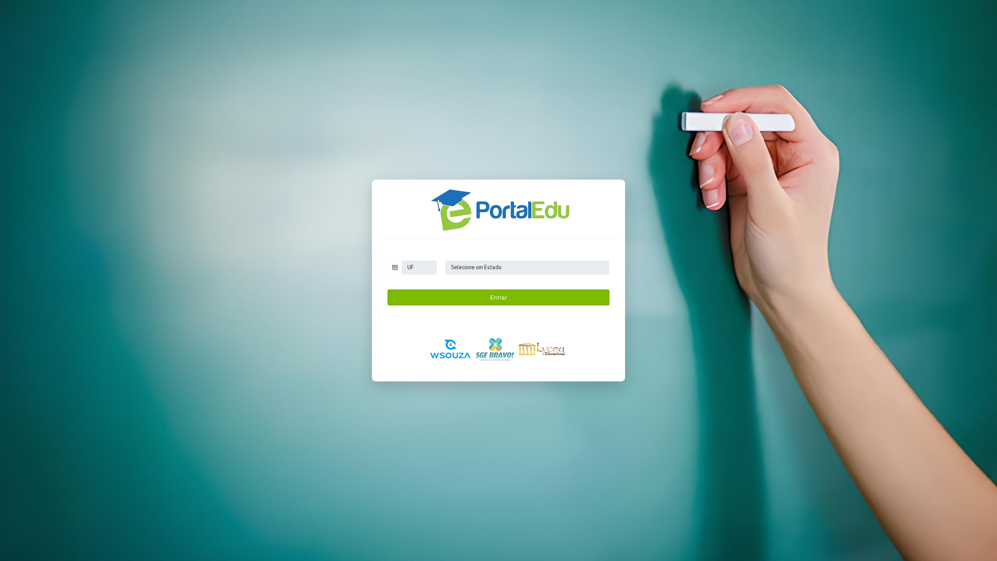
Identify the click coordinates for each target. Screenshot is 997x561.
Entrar (498, 297)
